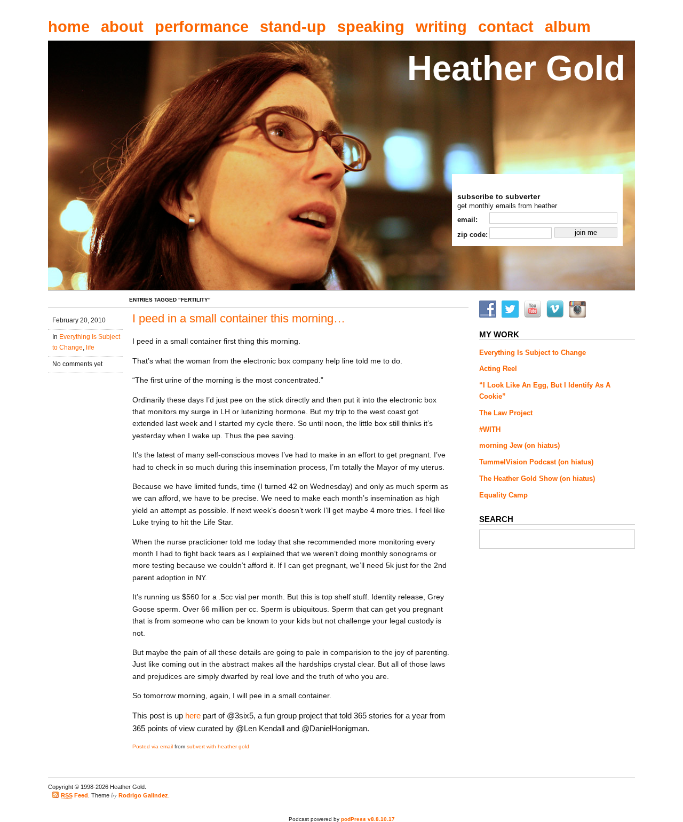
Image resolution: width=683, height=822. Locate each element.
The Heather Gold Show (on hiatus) (537, 479)
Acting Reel (498, 369)
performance (202, 26)
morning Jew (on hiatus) (519, 445)
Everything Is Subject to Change (532, 353)
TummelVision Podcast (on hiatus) (536, 462)
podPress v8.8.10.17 (368, 819)
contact (506, 26)
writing (441, 26)
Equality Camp (503, 495)
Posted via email (152, 746)
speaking (370, 26)
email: (467, 220)
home (69, 26)
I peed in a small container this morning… (238, 318)
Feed (74, 795)
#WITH (490, 429)
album (568, 26)
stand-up (293, 26)
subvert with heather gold (218, 746)
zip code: (472, 235)
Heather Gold (516, 68)
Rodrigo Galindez (143, 795)
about (122, 26)
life (90, 347)
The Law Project (506, 413)
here (193, 715)
